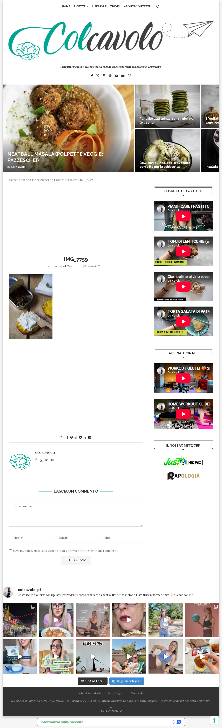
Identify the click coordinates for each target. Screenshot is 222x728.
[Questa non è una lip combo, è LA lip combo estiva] (129, 620)
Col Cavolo (18, 167)
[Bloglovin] (129, 75)
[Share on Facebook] (68, 437)
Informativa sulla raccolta (62, 722)
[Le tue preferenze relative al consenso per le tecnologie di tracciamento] (214, 720)
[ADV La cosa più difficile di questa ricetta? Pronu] (20, 656)
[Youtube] (116, 75)
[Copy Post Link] (85, 437)
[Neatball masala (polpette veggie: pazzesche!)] (68, 128)
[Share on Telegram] (80, 437)
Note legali (115, 693)
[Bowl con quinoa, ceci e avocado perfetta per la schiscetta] (167, 150)
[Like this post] (62, 437)
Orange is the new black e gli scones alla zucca (48, 180)
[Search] (158, 6)
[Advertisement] (76, 218)
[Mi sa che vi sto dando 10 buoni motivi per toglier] (93, 620)
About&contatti (137, 6)
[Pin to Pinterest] (71, 437)
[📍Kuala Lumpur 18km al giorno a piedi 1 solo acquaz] (20, 620)
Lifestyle (99, 6)
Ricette (80, 6)
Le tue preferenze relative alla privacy (130, 722)
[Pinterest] (110, 75)
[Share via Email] (89, 437)
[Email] (122, 75)
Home (66, 6)
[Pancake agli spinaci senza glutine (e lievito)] (167, 106)
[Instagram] (104, 75)
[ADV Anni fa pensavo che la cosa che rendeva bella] (202, 656)
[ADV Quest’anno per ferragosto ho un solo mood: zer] (56, 656)
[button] (10, 128)
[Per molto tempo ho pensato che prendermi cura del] (166, 620)
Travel (115, 6)
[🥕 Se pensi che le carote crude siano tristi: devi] (56, 620)
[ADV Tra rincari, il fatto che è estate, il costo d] (129, 656)
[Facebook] (92, 75)
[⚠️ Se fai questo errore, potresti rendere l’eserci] (166, 656)
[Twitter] (97, 75)
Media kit (137, 693)
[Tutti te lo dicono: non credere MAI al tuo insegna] (202, 620)
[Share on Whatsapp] (76, 437)
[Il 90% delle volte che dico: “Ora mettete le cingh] (93, 656)
